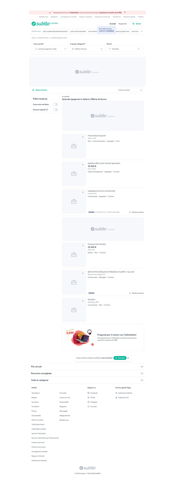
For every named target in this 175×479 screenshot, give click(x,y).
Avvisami (121, 358)
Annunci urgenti (39, 110)
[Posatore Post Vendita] (103, 255)
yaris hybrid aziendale (78, 31)
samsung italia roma (122, 31)
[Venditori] (103, 310)
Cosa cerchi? (38, 44)
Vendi (138, 24)
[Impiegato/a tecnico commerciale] (103, 202)
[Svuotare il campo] (65, 49)
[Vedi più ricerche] (141, 31)
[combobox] (50, 49)
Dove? (109, 44)
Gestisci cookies (37, 420)
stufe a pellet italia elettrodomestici (55, 31)
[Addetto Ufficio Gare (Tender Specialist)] (103, 174)
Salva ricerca (41, 90)
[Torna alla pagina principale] (45, 24)
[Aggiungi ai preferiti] (83, 137)
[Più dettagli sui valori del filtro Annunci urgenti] (47, 110)
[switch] (55, 104)
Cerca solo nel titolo (41, 104)
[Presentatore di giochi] (103, 147)
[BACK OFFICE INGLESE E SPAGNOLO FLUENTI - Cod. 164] (103, 283)
